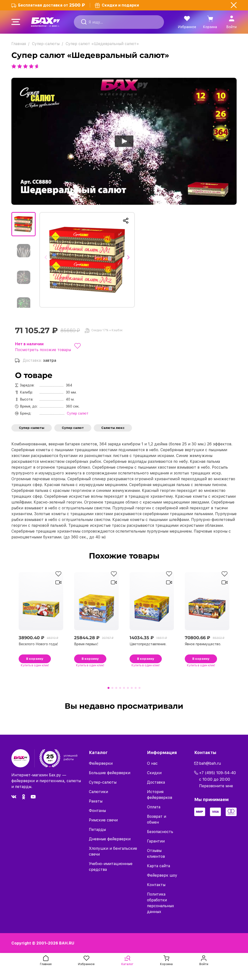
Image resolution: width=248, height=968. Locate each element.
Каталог (98, 752)
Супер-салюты (31, 428)
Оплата (153, 807)
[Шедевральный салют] (87, 260)
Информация (162, 752)
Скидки (154, 773)
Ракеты (95, 801)
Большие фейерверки (109, 773)
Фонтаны (97, 810)
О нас (152, 763)
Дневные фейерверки (110, 839)
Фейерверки (101, 763)
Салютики (98, 791)
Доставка (156, 782)
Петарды (97, 829)
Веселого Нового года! (38, 644)
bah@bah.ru (210, 763)
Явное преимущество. (203, 644)
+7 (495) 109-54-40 (217, 773)
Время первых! (86, 644)
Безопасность (160, 831)
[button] (47, 259)
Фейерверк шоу (162, 875)
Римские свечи (103, 820)
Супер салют (73, 428)
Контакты (156, 884)
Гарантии (156, 841)
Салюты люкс (112, 428)
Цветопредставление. (148, 644)
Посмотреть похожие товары (43, 349)
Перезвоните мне (216, 786)
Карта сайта (158, 866)
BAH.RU (66, 943)
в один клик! (35, 665)
